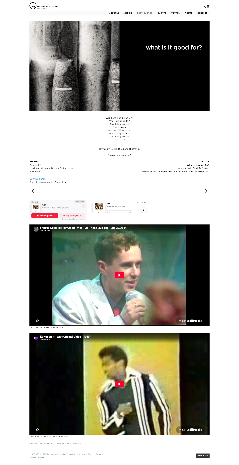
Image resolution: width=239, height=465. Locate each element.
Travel (175, 13)
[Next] (205, 192)
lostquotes (33, 443)
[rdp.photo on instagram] (208, 7)
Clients (161, 13)
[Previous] (33, 192)
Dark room (203, 455)
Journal (114, 13)
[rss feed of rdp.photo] (205, 7)
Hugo (42, 457)
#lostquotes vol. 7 (47, 443)
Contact (202, 13)
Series (128, 13)
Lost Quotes (144, 13)
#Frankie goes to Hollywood (69, 443)
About (188, 13)
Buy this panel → (38, 179)
